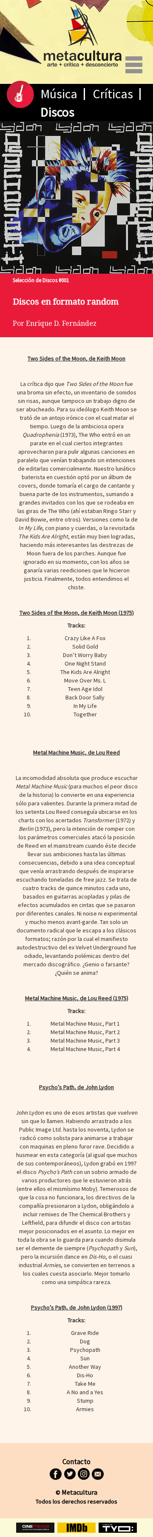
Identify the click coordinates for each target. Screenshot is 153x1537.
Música (58, 94)
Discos (57, 112)
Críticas (113, 94)
